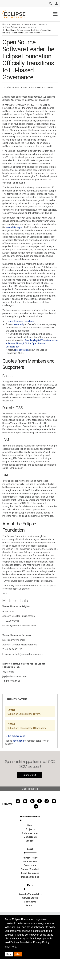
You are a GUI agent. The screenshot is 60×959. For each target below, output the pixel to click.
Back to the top (30, 789)
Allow (18, 954)
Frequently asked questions (20, 321)
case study (18, 324)
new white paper (14, 227)
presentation (22, 350)
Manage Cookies (30, 877)
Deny (8, 954)
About (30, 825)
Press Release (11, 27)
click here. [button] (11, 946)
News (26, 24)
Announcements (39, 24)
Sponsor (30, 840)
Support (30, 905)
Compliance (30, 865)
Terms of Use (30, 861)
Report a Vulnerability (30, 894)
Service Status (30, 898)
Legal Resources (30, 873)
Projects (30, 829)
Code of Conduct (30, 869)
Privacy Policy (30, 857)
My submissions (16, 736)
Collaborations (30, 833)
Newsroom (15, 24)
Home (5, 24)
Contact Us (30, 901)
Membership (30, 837)
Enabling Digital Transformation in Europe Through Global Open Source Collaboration (32, 343)
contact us (18, 741)
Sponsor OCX (29, 775)
